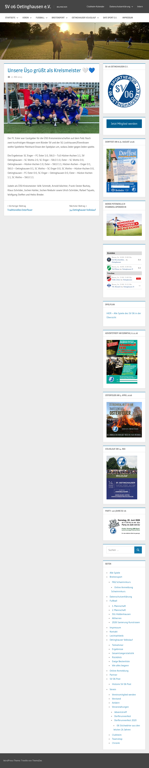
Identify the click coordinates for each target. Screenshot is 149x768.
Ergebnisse (117, 649)
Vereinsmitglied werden (124, 694)
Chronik (116, 742)
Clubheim (117, 734)
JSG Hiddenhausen (121, 614)
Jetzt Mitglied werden (124, 123)
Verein (25, 17)
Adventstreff (120, 712)
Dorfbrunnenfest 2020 (125, 720)
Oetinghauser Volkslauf (84, 17)
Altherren (116, 618)
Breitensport (58, 17)
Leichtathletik (117, 635)
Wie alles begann (120, 665)
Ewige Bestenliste (121, 661)
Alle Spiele (115, 572)
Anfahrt (116, 702)
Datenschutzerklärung (120, 6)
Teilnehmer (117, 645)
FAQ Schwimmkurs (121, 582)
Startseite (10, 17)
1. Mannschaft (119, 605)
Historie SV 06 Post (121, 684)
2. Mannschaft (119, 610)
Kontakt (114, 631)
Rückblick (117, 657)
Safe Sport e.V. (110, 17)
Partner (113, 674)
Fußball (40, 17)
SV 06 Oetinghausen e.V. (28, 6)
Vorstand (116, 698)
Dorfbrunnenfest (122, 716)
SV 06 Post (115, 678)
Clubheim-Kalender (95, 6)
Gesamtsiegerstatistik (123, 653)
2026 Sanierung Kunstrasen (126, 622)
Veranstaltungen (120, 706)
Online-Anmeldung (119, 670)
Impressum (127, 17)
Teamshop (117, 738)
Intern (140, 6)
